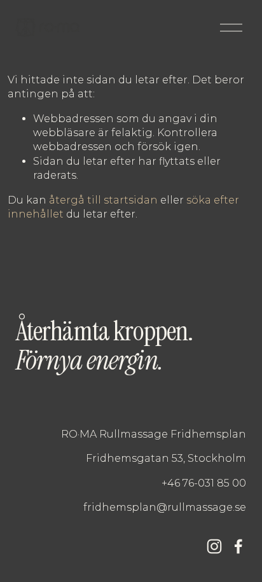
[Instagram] (214, 546)
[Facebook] (238, 546)
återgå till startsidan (103, 200)
